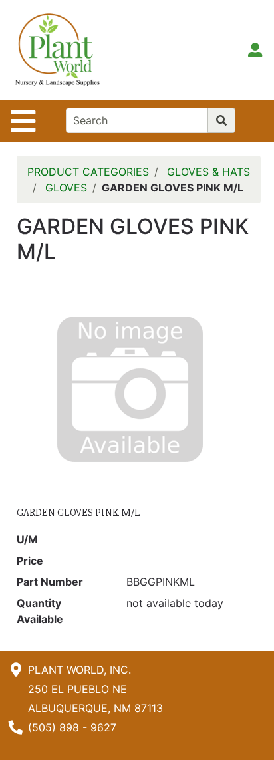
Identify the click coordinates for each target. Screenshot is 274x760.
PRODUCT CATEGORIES (88, 171)
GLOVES (66, 187)
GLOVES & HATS (208, 171)
